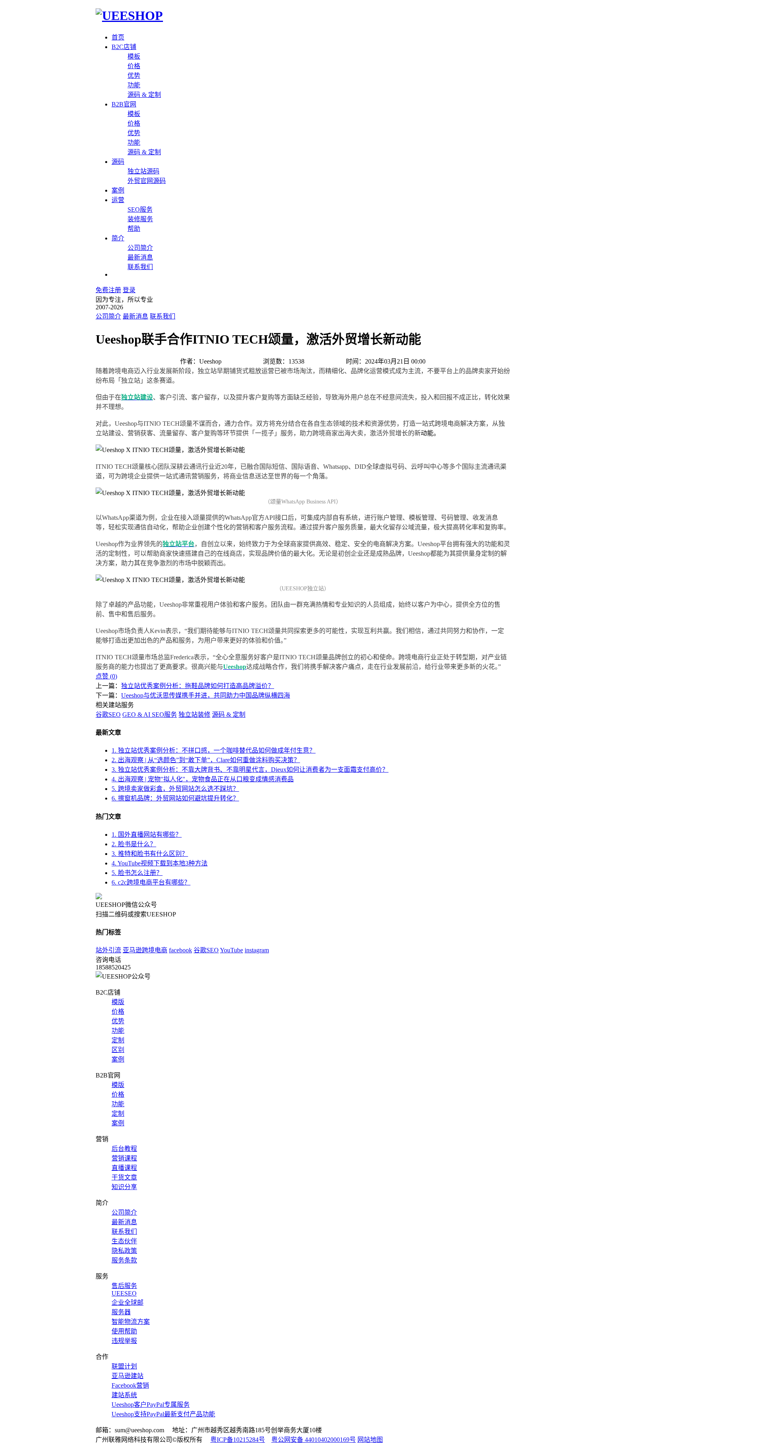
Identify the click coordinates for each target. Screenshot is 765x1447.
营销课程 (124, 1158)
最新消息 (140, 257)
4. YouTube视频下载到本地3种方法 (160, 863)
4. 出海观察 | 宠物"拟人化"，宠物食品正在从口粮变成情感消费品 (203, 779)
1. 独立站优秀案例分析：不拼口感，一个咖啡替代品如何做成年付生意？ (214, 750)
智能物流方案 (131, 1321)
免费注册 (108, 290)
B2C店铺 (124, 46)
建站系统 (124, 1395)
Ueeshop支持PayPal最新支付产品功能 (163, 1414)
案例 (118, 190)
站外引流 (108, 950)
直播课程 (124, 1167)
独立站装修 (194, 714)
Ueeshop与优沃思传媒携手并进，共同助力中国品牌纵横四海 (205, 695)
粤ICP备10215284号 (237, 1439)
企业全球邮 (127, 1302)
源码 (118, 161)
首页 (118, 37)
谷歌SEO (108, 714)
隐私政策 (124, 1250)
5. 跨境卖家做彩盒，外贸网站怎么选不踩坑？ (175, 788)
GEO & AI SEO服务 (149, 714)
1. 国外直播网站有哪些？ (147, 834)
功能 (134, 85)
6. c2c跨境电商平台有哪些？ (151, 882)
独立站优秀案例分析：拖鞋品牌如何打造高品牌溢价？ (197, 685)
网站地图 (370, 1439)
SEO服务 (140, 209)
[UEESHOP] (129, 15)
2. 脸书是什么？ (134, 844)
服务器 (121, 1312)
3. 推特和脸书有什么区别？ (150, 853)
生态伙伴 (124, 1241)
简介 (118, 238)
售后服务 (124, 1285)
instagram (257, 950)
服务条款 (124, 1260)
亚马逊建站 (127, 1375)
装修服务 (140, 219)
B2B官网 (124, 104)
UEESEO (124, 1293)
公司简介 (140, 247)
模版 (118, 1002)
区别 (118, 1049)
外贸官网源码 (147, 180)
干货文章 (124, 1177)
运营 (118, 200)
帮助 (134, 228)
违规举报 (124, 1340)
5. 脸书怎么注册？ (137, 872)
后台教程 (124, 1148)
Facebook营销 (130, 1385)
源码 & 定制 (144, 94)
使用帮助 (124, 1331)
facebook (180, 950)
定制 (118, 1040)
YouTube (231, 950)
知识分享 (124, 1187)
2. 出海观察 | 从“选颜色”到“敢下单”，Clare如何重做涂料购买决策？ (206, 760)
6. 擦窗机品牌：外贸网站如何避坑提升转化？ (175, 798)
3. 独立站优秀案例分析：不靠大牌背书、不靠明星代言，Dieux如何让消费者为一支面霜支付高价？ (250, 769)
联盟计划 (124, 1366)
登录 (129, 290)
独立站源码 (143, 171)
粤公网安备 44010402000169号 (313, 1439)
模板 (134, 56)
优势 (134, 75)
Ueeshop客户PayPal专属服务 (151, 1404)
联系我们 (140, 266)
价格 (134, 66)
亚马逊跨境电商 (145, 950)
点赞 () (106, 676)
